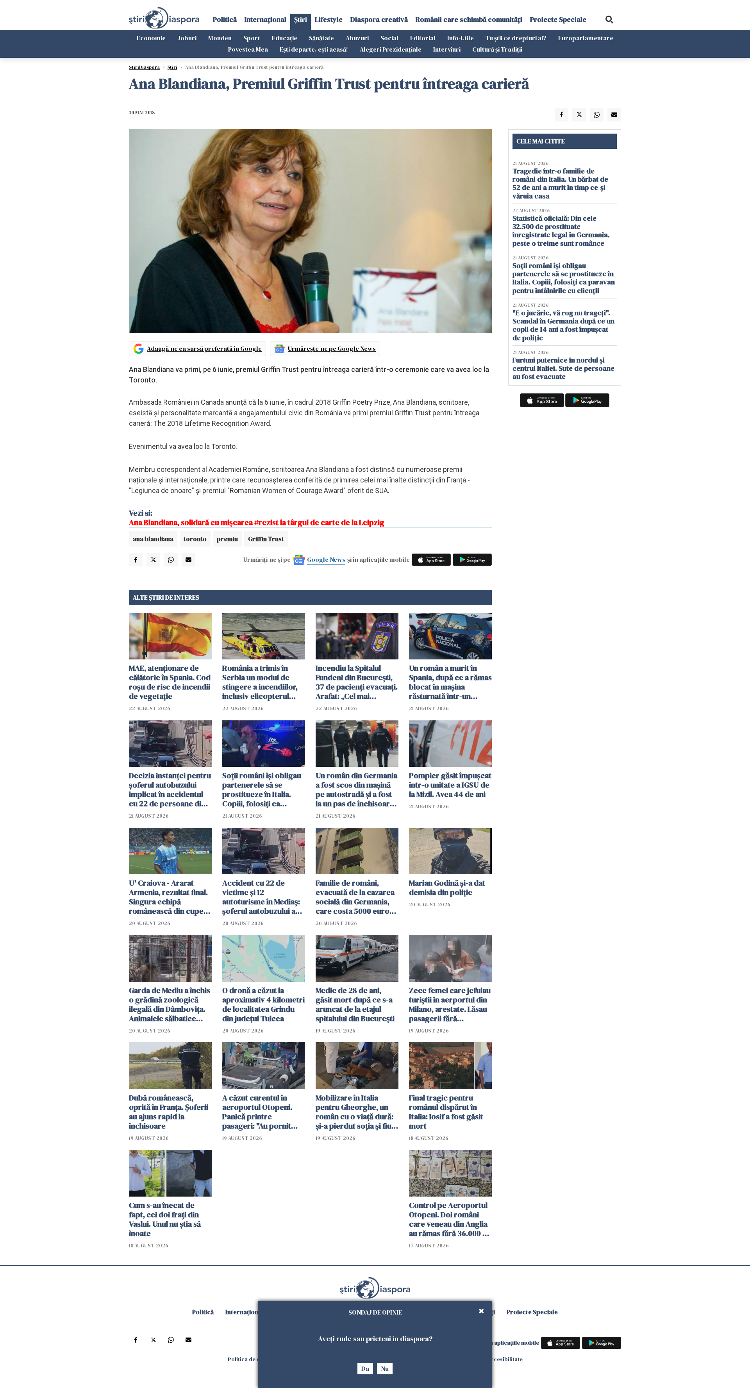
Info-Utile (460, 38)
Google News (326, 559)
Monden (220, 38)
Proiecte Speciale (558, 19)
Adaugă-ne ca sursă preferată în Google (204, 348)
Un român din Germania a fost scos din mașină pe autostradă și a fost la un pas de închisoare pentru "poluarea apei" (356, 789)
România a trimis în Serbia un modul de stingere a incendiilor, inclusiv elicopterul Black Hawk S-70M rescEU (260, 682)
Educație (284, 38)
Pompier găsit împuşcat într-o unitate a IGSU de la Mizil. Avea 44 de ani (450, 785)
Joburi (186, 38)
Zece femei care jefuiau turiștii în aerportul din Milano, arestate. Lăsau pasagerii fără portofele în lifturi (450, 1004)
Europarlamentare (585, 38)
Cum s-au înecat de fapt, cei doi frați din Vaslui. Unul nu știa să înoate (165, 1219)
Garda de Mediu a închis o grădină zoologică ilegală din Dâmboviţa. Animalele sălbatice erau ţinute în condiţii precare (169, 1004)
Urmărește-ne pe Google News (332, 348)
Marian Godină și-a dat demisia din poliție (447, 887)
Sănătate (321, 38)
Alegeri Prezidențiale (390, 49)
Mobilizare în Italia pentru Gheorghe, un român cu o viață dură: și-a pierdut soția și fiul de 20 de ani (354, 1112)
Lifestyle (329, 19)
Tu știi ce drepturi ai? (516, 38)
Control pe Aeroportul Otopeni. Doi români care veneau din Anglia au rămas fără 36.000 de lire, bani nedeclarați (450, 1219)
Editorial (423, 38)
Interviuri (447, 49)
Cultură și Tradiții (497, 49)
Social (389, 38)
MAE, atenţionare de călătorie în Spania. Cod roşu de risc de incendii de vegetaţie (170, 682)
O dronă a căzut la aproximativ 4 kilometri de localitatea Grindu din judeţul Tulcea (263, 1004)
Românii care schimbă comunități (469, 19)
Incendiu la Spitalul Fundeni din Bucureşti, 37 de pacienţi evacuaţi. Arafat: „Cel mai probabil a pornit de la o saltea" (357, 682)
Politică (225, 19)
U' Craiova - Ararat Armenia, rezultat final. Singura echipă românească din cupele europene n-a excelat (169, 897)
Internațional (265, 19)
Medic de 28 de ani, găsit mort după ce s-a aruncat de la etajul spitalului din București (355, 1004)
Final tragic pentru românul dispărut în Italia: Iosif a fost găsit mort (446, 1112)
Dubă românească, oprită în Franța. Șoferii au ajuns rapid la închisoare (168, 1112)
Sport (251, 38)
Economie (151, 38)
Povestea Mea (248, 49)
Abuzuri (357, 38)
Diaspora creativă (379, 19)
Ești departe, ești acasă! (314, 49)
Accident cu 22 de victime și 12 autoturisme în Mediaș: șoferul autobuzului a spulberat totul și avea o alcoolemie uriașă (263, 897)
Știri (300, 19)
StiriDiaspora (144, 67)
